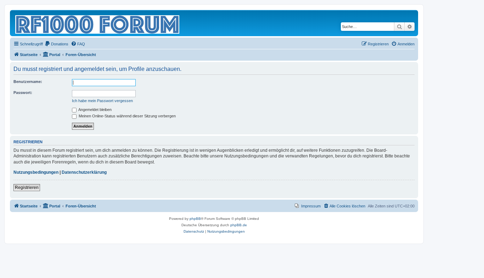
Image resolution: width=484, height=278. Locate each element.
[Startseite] (98, 23)
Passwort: (22, 92)
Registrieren (27, 187)
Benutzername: (27, 81)
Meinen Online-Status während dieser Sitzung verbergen (127, 116)
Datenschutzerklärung (84, 172)
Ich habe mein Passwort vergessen (102, 101)
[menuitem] (56, 44)
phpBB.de (238, 225)
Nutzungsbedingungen (35, 172)
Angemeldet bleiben (95, 109)
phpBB (195, 219)
